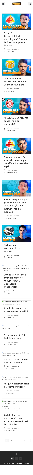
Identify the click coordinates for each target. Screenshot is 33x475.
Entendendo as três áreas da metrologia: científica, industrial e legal (16, 162)
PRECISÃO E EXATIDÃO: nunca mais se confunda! (16, 120)
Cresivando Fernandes (12, 49)
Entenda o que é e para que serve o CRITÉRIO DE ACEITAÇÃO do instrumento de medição (16, 205)
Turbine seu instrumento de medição (12, 248)
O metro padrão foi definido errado (14, 337)
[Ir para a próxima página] (29, 440)
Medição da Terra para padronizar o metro (16, 361)
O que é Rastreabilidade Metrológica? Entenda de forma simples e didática (16, 39)
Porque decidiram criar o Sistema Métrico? (16, 385)
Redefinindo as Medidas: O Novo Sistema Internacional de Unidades (16, 420)
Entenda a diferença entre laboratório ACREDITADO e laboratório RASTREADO (15, 280)
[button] (3, 3)
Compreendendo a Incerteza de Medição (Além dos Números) (15, 81)
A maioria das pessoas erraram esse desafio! (16, 310)
